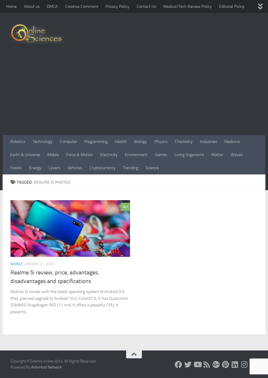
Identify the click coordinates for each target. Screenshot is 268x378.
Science (152, 167)
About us (32, 6)
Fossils (16, 167)
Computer (68, 141)
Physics (161, 141)
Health (121, 141)
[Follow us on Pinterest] (225, 364)
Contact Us (146, 6)
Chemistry (184, 141)
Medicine (232, 141)
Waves (237, 154)
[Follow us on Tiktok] (254, 364)
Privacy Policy (117, 6)
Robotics (17, 141)
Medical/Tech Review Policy (187, 6)
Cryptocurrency (102, 167)
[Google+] (216, 364)
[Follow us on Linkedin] (235, 364)
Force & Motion (79, 154)
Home (11, 6)
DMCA (52, 6)
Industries (208, 141)
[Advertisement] (134, 95)
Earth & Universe (25, 154)
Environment (136, 154)
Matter (217, 154)
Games (161, 154)
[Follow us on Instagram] (244, 364)
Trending (130, 167)
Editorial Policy (231, 6)
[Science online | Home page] (38, 35)
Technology (42, 141)
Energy (35, 167)
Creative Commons (81, 6)
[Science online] (178, 364)
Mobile (53, 154)
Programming (96, 141)
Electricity (109, 154)
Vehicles (75, 167)
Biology (140, 141)
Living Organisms (189, 154)
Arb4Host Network (46, 367)
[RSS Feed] (206, 364)
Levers (54, 167)
